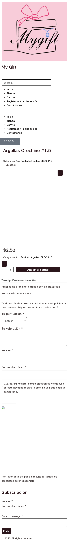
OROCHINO (46, 160)
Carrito (11, 97)
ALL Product (22, 160)
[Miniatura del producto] (60, 173)
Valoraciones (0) (26, 280)
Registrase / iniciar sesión (22, 101)
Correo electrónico (14, 367)
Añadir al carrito (38, 269)
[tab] (9, 280)
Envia (6, 531)
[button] (34, 113)
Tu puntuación (13, 314)
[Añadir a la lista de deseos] (4, 264)
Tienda (11, 93)
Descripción (9, 280)
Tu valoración (12, 328)
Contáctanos (14, 105)
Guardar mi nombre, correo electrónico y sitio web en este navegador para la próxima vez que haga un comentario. (34, 387)
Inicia (10, 89)
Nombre (7, 350)
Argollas (34, 160)
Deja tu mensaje (12, 516)
